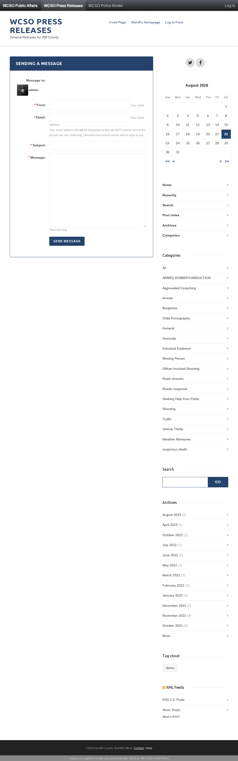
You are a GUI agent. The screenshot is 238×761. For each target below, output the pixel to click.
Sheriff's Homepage (145, 22)
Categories (171, 235)
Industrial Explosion (176, 348)
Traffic (167, 419)
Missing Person (173, 358)
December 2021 (174, 605)
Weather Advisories (176, 439)
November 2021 (174, 615)
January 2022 (172, 595)
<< (167, 161)
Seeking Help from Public (180, 399)
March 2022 (171, 575)
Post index (170, 215)
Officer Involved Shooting (180, 369)
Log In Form (174, 22)
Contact (139, 748)
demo (170, 668)
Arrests (167, 298)
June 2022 (170, 555)
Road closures (173, 378)
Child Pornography (176, 318)
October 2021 (172, 625)
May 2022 (169, 565)
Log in (230, 5)
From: (40, 105)
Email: (40, 117)
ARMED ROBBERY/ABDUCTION (186, 278)
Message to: (36, 80)
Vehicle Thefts (172, 429)
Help (149, 748)
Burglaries (169, 308)
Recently (169, 195)
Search (167, 205)
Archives (169, 225)
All (164, 268)
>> (227, 161)
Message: (37, 157)
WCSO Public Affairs (20, 5)
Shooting (168, 409)
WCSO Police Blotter (105, 5)
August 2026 (196, 85)
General (168, 328)
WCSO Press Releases (63, 5)
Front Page (117, 22)
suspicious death (174, 449)
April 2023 (169, 525)
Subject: (38, 145)
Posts (180, 700)
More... (167, 636)
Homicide (169, 338)
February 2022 (173, 585)
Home (167, 185)
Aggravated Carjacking (179, 288)
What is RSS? (171, 716)
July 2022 (169, 545)
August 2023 (171, 515)
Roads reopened (174, 389)
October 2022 (172, 535)
